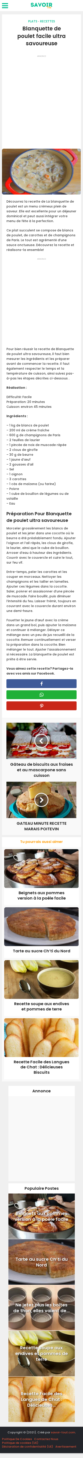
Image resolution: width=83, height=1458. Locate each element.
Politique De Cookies (17, 1439)
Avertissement (65, 1446)
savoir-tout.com (63, 1432)
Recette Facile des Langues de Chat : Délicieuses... (41, 1399)
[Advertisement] (41, 100)
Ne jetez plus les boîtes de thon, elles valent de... (41, 1308)
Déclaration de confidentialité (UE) (27, 1446)
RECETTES (47, 21)
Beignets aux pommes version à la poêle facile (41, 895)
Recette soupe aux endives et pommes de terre (41, 1006)
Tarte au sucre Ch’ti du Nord (41, 951)
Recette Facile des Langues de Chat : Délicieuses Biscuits (41, 1067)
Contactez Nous (46, 1439)
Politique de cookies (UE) (20, 1443)
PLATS (32, 21)
